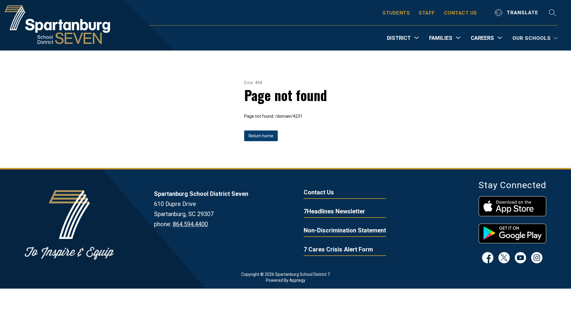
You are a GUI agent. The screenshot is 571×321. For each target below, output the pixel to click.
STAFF (427, 13)
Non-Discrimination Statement (345, 230)
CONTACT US (460, 13)
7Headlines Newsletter (334, 211)
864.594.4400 (190, 224)
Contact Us (319, 192)
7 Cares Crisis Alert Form (338, 249)
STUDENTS (396, 13)
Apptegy (297, 280)
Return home (261, 135)
